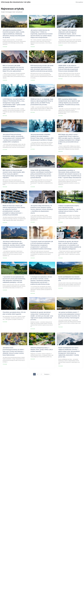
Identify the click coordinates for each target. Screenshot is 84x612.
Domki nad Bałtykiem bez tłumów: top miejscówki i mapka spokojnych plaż (69, 278)
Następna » (47, 374)
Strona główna (79, 2)
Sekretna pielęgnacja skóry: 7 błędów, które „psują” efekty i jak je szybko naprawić (42, 349)
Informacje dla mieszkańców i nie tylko (16, 2)
